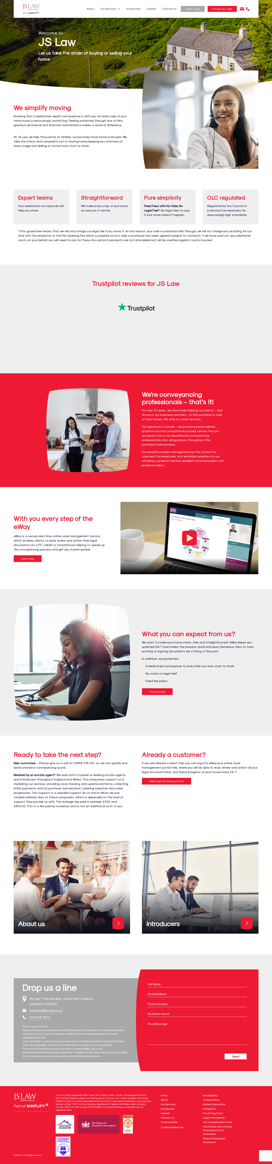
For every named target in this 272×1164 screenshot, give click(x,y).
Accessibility (210, 1095)
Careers (151, 8)
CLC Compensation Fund (217, 1122)
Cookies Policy (211, 1099)
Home (164, 1095)
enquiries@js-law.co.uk (45, 1010)
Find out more (157, 691)
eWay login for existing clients (166, 781)
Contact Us (169, 8)
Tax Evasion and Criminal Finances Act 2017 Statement (217, 1130)
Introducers (133, 8)
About (90, 8)
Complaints (209, 1108)
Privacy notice (169, 1122)
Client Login (192, 8)
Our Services (108, 8)
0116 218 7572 (39, 1017)
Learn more (27, 558)
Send (235, 1056)
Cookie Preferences (172, 1127)
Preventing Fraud (213, 1113)
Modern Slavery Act (214, 1104)
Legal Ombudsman (214, 1117)
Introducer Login (222, 8)
